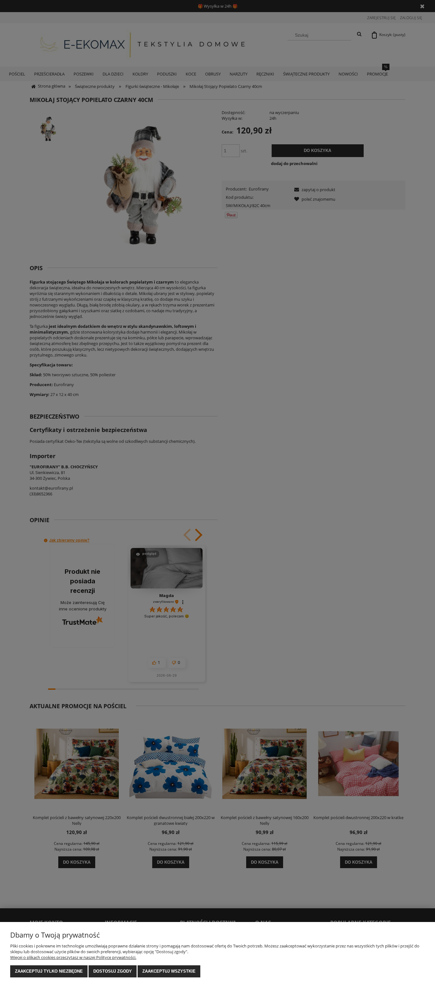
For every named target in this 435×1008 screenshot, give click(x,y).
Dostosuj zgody (112, 971)
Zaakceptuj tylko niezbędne (49, 971)
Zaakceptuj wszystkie (169, 971)
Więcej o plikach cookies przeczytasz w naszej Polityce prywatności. (73, 957)
